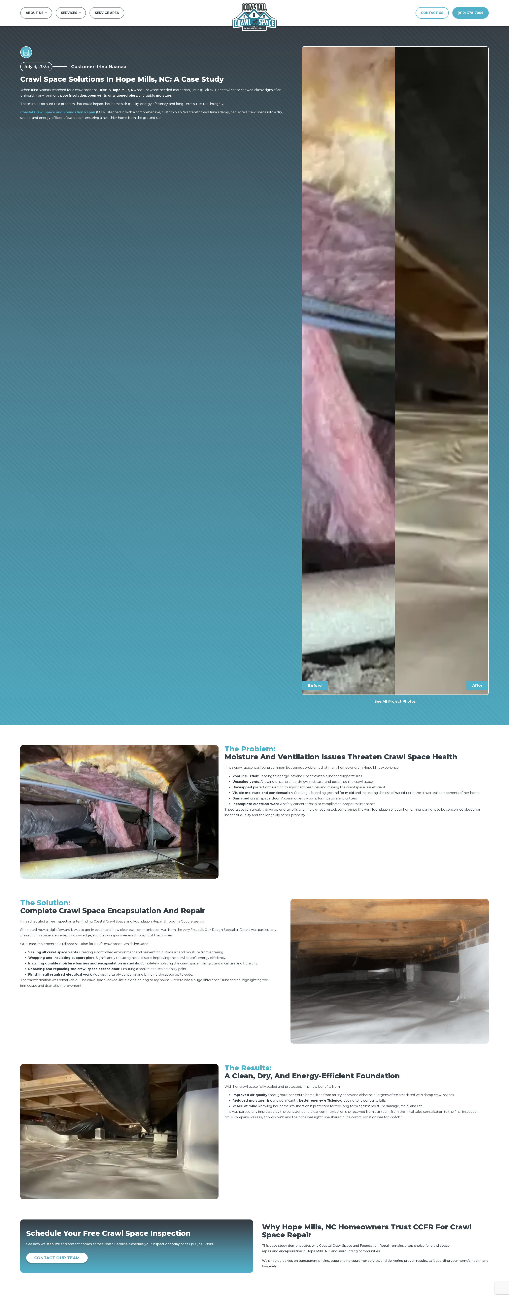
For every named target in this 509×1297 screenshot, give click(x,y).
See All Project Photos (395, 701)
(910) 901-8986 (202, 1244)
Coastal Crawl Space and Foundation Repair (57, 112)
